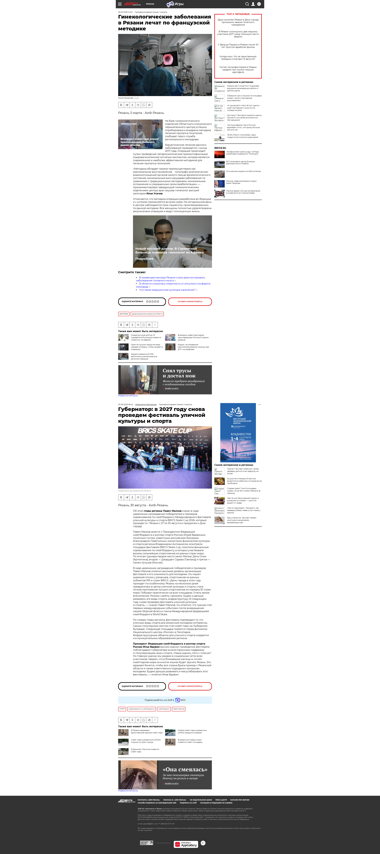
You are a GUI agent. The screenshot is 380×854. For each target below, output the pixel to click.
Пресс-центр (221, 800)
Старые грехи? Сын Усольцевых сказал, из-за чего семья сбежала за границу (243, 490)
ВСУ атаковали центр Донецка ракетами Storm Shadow (240, 163)
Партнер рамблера (163, 843)
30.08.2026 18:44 (125, 404)
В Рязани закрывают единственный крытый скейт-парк (147, 731)
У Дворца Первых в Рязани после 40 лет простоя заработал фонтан (238, 45)
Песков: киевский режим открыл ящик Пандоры (241, 182)
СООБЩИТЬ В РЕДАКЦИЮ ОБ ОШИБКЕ (216, 803)
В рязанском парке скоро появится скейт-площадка (190, 741)
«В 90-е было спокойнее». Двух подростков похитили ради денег (242, 136)
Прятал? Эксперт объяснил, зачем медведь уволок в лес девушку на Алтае (243, 471)
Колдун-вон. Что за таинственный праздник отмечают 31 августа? (238, 57)
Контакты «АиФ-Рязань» (149, 800)
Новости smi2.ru (128, 395)
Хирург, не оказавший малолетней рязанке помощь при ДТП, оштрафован (193, 346)
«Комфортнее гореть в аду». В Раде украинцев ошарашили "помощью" (242, 153)
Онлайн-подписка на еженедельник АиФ (157, 803)
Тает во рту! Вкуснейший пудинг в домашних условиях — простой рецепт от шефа (243, 500)
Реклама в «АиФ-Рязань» (174, 800)
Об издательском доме (201, 800)
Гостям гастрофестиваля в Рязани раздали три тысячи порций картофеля (238, 70)
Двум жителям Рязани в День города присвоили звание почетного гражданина (238, 22)
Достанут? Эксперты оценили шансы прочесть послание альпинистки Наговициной (244, 117)
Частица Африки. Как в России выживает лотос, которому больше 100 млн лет (243, 127)
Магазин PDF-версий (239, 800)
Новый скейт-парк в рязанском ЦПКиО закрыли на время (192, 731)
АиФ (137, 98)
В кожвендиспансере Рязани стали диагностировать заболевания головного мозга (170, 279)
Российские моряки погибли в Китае (243, 171)
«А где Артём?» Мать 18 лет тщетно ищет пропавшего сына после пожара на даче (243, 107)
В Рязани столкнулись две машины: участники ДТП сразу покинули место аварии (238, 34)
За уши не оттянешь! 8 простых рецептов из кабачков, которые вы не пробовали (244, 480)
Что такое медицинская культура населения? (167, 289)
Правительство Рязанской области (134, 490)
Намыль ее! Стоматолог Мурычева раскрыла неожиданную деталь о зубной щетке (243, 88)
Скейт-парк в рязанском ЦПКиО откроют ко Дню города (146, 741)
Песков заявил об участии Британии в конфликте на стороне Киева (243, 192)
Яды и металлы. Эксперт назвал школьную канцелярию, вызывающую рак (241, 520)
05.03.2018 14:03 (125, 12)
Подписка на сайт (188, 803)
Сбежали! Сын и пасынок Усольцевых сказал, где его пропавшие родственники (244, 98)
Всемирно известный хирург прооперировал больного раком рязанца (193, 337)
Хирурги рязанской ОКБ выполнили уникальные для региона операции (144, 356)
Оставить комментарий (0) (190, 302)
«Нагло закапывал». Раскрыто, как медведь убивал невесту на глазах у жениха (243, 510)
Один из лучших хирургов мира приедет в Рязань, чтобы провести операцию (147, 346)
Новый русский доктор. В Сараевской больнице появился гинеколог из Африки (169, 250)
